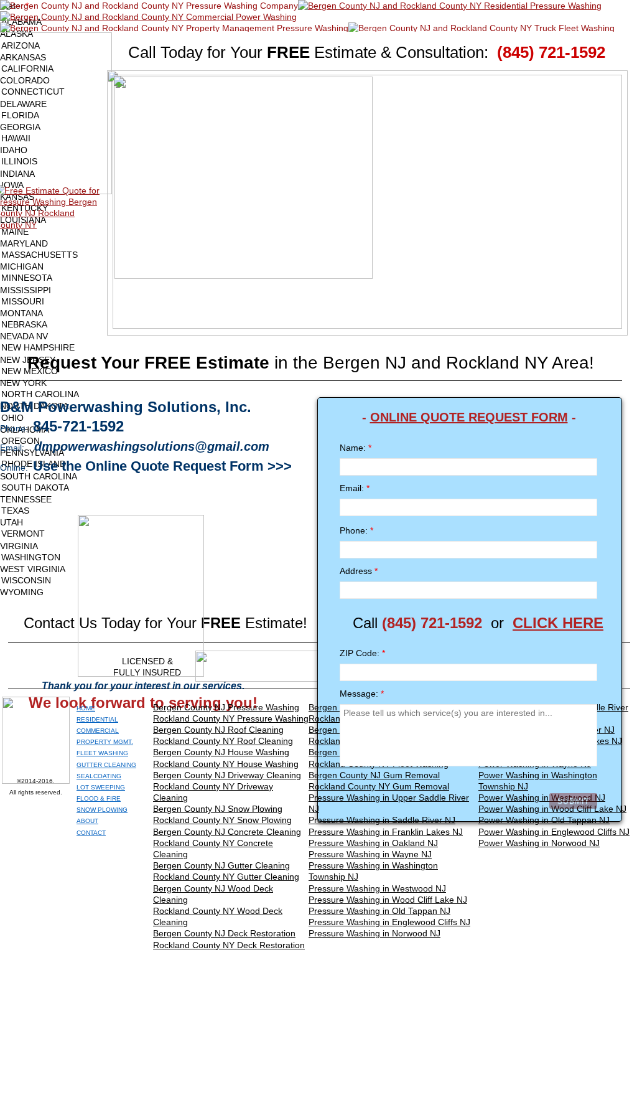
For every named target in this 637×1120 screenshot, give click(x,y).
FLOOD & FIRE (99, 798)
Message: (362, 694)
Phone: (356, 530)
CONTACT (91, 832)
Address (359, 571)
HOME (86, 708)
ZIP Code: (362, 653)
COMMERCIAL (98, 730)
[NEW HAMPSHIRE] (318, 348)
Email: (355, 488)
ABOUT (87, 820)
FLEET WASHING (102, 753)
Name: (355, 448)
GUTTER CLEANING (106, 764)
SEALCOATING (99, 776)
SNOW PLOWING (102, 809)
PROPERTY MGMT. (105, 741)
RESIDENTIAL (97, 719)
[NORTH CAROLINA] (318, 394)
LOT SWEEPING (101, 787)
